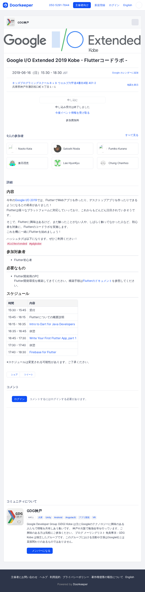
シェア (14, 374)
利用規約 (55, 577)
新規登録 (100, 5)
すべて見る (131, 135)
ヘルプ (44, 577)
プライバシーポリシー (76, 577)
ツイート (28, 374)
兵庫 (40, 517)
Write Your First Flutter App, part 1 (52, 338)
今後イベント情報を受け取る (72, 112)
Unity (48, 517)
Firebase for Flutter (42, 352)
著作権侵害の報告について (107, 577)
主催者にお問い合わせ (24, 577)
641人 (31, 517)
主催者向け (82, 5)
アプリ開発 (84, 517)
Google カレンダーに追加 (125, 72)
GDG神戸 (23, 22)
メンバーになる (40, 550)
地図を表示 (132, 84)
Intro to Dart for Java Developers (52, 324)
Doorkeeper (80, 584)
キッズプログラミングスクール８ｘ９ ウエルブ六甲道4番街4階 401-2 (54, 82)
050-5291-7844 (59, 5)
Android (58, 517)
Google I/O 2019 (26, 200)
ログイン (114, 5)
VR (94, 517)
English (127, 5)
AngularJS (71, 517)
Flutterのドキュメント (97, 281)
